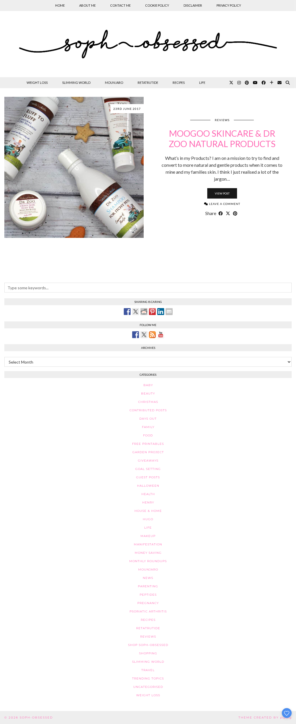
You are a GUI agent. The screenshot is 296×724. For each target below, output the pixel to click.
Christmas (148, 402)
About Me (87, 5)
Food (148, 435)
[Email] (280, 82)
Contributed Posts (148, 410)
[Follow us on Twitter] (143, 334)
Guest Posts (148, 477)
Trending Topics (148, 678)
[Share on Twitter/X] (228, 213)
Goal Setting (148, 469)
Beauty (148, 393)
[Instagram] (239, 82)
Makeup (148, 536)
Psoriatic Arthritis (148, 611)
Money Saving (148, 553)
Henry (148, 502)
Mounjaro (114, 82)
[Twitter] (231, 82)
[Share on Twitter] (135, 311)
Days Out (148, 419)
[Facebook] (264, 82)
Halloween (148, 486)
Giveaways (148, 460)
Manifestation (148, 544)
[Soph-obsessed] (148, 44)
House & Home (148, 511)
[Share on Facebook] (220, 213)
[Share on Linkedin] (160, 311)
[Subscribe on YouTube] (160, 334)
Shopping (148, 653)
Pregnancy (148, 603)
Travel (148, 670)
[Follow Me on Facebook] (135, 334)
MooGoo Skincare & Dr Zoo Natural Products (222, 138)
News (148, 578)
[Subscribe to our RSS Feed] (152, 334)
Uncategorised (148, 687)
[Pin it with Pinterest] (152, 311)
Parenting (148, 586)
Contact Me (120, 5)
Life (202, 82)
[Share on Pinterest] (235, 213)
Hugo (148, 519)
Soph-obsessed (36, 717)
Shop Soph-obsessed (148, 645)
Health (148, 494)
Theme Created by (265, 717)
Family (148, 427)
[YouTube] (255, 82)
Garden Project (148, 452)
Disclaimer (193, 5)
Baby (148, 385)
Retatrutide (148, 82)
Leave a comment (224, 203)
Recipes (179, 82)
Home (60, 5)
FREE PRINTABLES (148, 444)
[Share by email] (169, 311)
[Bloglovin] (271, 82)
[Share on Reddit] (143, 311)
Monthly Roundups (148, 561)
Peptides (148, 595)
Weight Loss (37, 82)
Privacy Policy (229, 5)
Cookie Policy (157, 5)
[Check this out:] (127, 311)
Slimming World (76, 82)
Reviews (222, 120)
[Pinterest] (247, 82)
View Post (222, 193)
